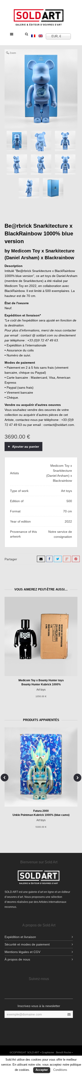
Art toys (41, 689)
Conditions (60, 1070)
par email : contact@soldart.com (50, 425)
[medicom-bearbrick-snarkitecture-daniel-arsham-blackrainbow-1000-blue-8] (53, 188)
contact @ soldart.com (37, 335)
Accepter (42, 1070)
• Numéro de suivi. (18, 355)
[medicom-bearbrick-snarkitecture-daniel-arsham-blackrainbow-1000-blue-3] (65, 141)
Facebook (16, 990)
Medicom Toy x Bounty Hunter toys (41, 680)
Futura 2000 (41, 810)
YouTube (34, 990)
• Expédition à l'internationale (25, 345)
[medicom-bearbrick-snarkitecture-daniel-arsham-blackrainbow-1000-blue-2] (41, 141)
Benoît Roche (63, 1052)
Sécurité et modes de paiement (27, 944)
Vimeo (60, 990)
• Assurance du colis (19, 350)
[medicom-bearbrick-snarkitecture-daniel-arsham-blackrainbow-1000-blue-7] (29, 188)
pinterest (51, 990)
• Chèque (11, 397)
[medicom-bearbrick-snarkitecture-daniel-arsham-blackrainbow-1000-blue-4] (16, 164)
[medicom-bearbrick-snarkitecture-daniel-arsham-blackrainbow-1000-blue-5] (41, 164)
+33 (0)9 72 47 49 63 (42, 340)
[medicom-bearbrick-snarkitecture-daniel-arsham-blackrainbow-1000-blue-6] (65, 164)
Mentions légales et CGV (22, 952)
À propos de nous (17, 959)
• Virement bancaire (19, 392)
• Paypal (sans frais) (19, 387)
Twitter (42, 990)
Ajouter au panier (25, 446)
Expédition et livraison (20, 937)
